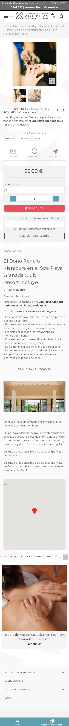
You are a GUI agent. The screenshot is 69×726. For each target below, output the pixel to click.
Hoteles (18, 26)
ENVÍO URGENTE (55, 156)
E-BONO (13, 156)
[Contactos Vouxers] (34, 689)
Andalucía (39, 305)
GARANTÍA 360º (34, 156)
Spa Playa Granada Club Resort (45, 26)
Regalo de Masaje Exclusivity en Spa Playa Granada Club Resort (34, 637)
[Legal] (34, 697)
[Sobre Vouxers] (34, 680)
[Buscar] (61, 16)
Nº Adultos (11, 184)
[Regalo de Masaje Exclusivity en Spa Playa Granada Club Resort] (34, 598)
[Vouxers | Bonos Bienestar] (32, 16)
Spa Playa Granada (34, 133)
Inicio (6, 26)
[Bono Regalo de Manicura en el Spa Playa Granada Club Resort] (34, 64)
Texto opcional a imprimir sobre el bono (34, 218)
